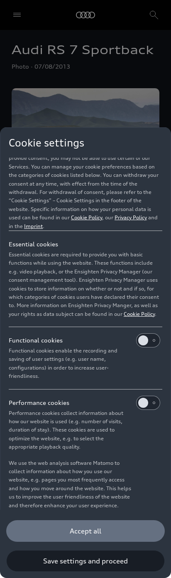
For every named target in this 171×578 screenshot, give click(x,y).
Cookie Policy (86, 217)
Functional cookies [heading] (36, 340)
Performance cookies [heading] (39, 402)
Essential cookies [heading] (33, 244)
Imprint (33, 226)
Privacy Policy (131, 217)
